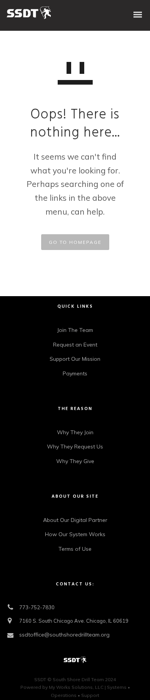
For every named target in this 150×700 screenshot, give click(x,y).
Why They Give (75, 461)
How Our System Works (75, 534)
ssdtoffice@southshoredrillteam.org (64, 634)
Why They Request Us (75, 446)
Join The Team (75, 330)
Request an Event (75, 344)
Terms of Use (75, 548)
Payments (75, 373)
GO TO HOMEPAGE (75, 242)
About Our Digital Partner (75, 520)
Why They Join (75, 432)
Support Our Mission (75, 358)
